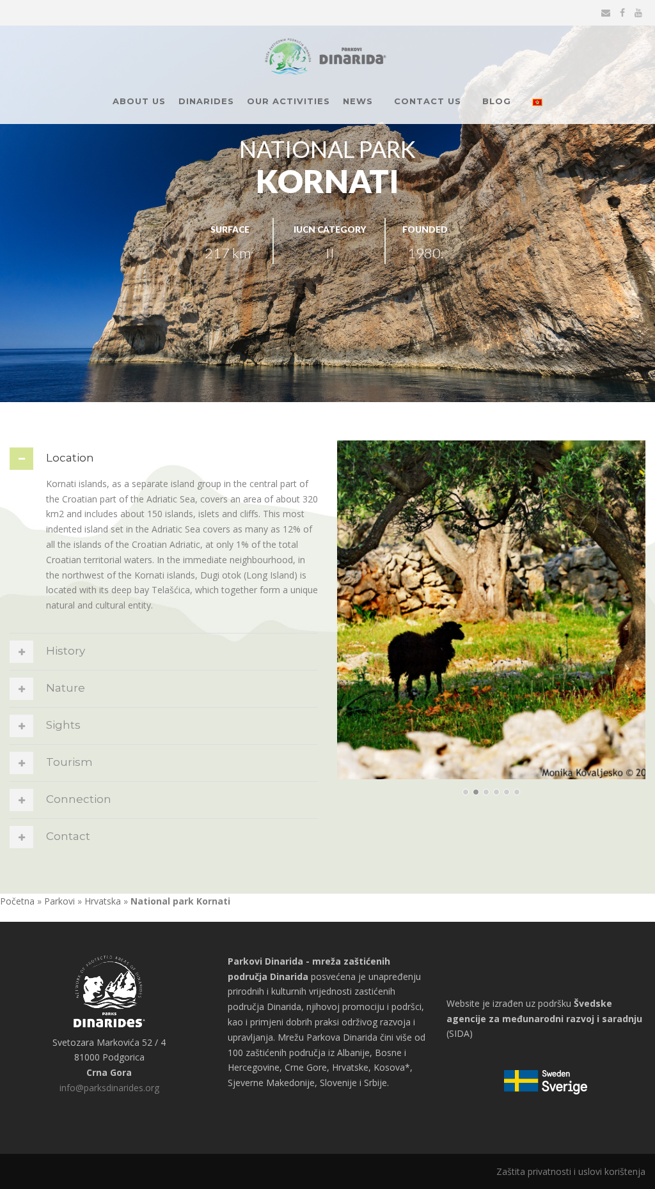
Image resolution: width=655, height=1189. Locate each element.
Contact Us (427, 101)
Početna (17, 901)
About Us (139, 101)
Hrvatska (102, 901)
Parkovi (59, 901)
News (358, 101)
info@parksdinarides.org (109, 1088)
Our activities (288, 101)
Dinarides (206, 101)
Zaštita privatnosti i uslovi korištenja (570, 1171)
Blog (496, 101)
